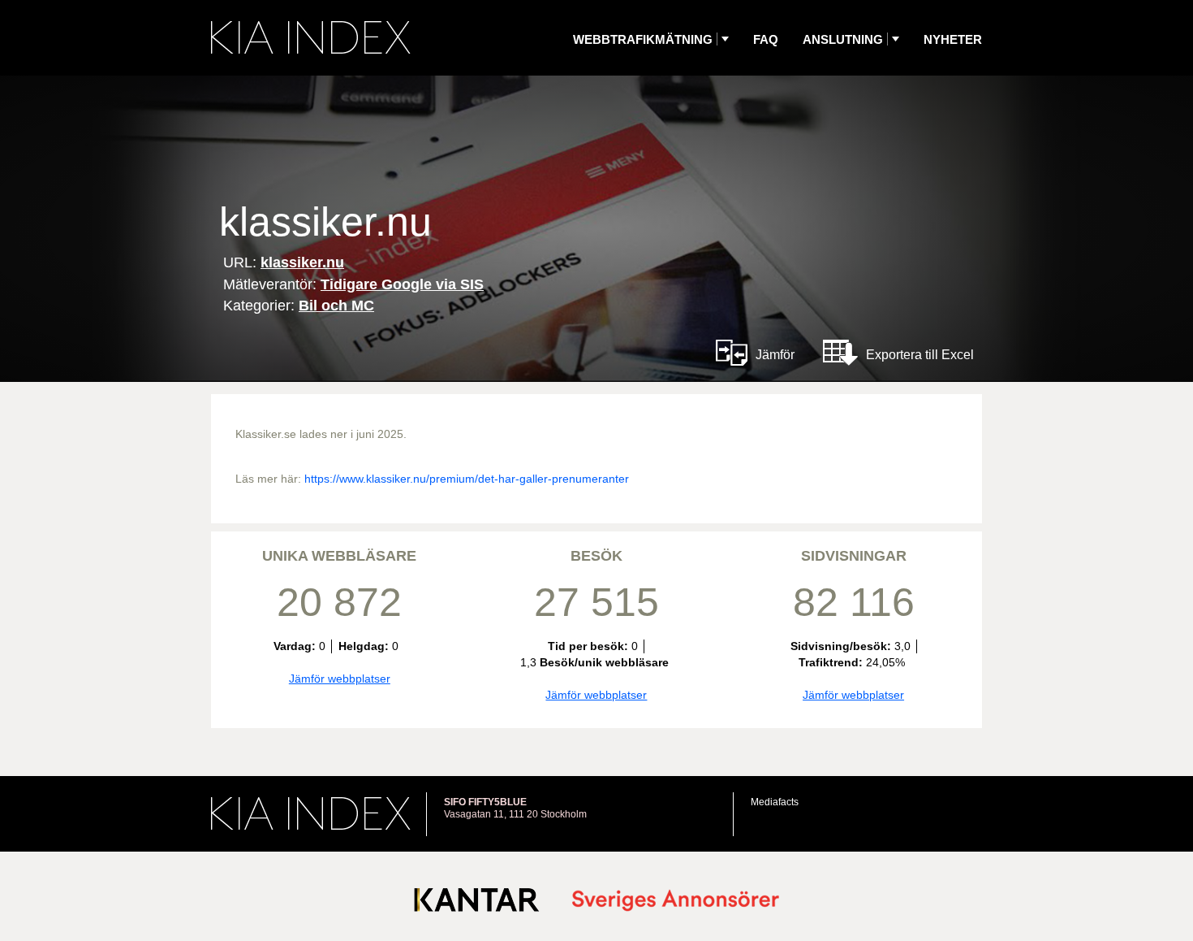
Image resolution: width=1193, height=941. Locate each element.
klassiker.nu (302, 262)
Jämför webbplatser (339, 678)
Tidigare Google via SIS (402, 284)
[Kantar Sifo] (477, 903)
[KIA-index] (311, 37)
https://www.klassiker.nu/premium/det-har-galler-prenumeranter (466, 478)
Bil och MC (336, 305)
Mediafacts (775, 802)
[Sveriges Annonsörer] (675, 902)
